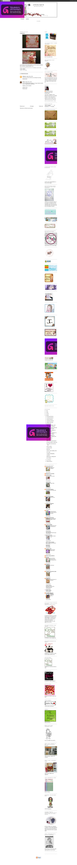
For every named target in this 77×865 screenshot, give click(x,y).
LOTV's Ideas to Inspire (50, 542)
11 (46, 413)
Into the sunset (52, 497)
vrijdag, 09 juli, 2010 (29, 76)
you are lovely (52, 476)
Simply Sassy (48, 589)
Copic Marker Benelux (50, 489)
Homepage (32, 106)
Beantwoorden (25, 88)
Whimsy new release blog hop (51, 440)
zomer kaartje (48, 546)
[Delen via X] (22, 69)
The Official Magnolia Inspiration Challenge (49, 593)
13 (46, 410)
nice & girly (48, 452)
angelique (38, 5)
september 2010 (49, 420)
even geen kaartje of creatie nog (52, 442)
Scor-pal (47, 557)
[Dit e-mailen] (20, 69)
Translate (52, 106)
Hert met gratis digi (53, 490)
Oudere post (41, 106)
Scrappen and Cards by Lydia (51, 571)
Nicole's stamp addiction (50, 555)
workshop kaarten (49, 437)
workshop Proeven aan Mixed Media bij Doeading (53, 512)
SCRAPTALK (48, 578)
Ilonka (24, 81)
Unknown (24, 76)
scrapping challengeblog (50, 453)
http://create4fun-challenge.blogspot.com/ (26, 66)
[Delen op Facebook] (23, 69)
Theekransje (52, 565)
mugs (51, 504)
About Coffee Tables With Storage (51, 532)
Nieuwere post (22, 106)
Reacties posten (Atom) (29, 108)
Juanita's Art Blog (49, 524)
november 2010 (49, 417)
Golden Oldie (52, 483)
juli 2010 (48, 423)
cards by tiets (48, 482)
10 (46, 415)
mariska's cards (48, 548)
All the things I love (49, 466)
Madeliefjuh (48, 545)
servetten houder (49, 447)
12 (46, 412)
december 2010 (49, 416)
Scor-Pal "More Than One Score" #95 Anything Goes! (53, 559)
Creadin (47, 510)
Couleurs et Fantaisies (50, 503)
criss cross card (49, 439)
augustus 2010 (49, 422)
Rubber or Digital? (49, 590)
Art (50, 572)
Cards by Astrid (48, 475)
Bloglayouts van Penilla (50, 473)
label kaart (48, 449)
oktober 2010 (49, 419)
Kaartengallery (48, 531)
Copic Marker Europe (49, 496)
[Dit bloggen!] (21, 69)
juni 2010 (48, 459)
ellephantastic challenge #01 (51, 456)
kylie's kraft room (49, 535)
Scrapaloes (48, 564)
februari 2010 (49, 461)
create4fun (48, 455)
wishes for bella (49, 446)
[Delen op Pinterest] (24, 69)
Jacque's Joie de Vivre (50, 517)
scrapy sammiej (48, 585)
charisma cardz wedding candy (52, 450)
